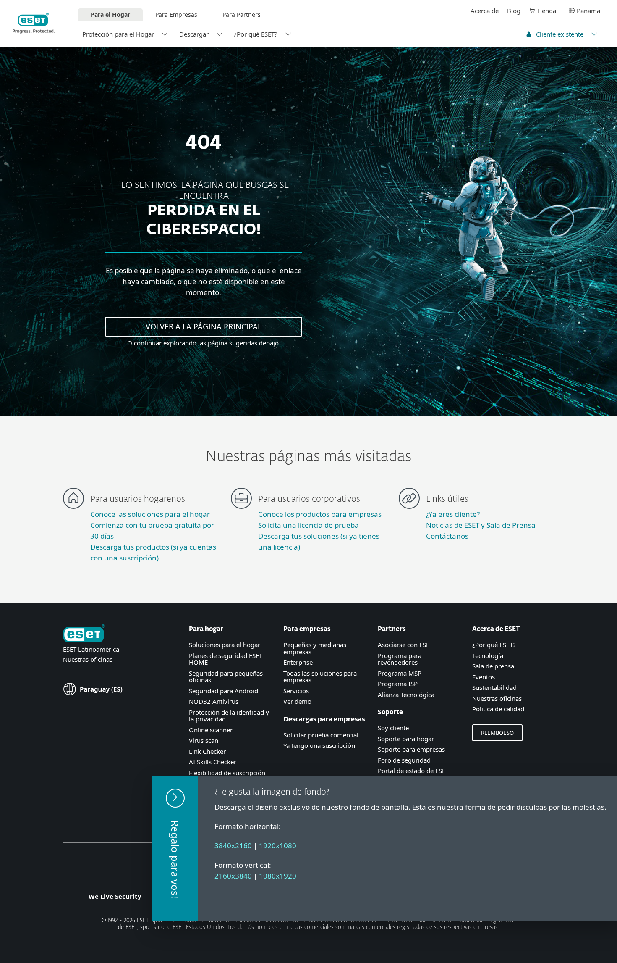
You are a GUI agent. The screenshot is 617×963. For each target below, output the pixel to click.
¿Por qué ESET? (255, 34)
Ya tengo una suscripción (319, 745)
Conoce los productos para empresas (320, 514)
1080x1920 (277, 876)
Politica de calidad (498, 709)
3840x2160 (233, 845)
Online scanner (211, 730)
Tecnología (487, 655)
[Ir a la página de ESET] (33, 23)
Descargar (194, 34)
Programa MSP (399, 673)
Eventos (483, 677)
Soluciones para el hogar (224, 644)
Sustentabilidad (494, 687)
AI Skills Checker (212, 762)
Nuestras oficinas (87, 659)
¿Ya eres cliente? (453, 514)
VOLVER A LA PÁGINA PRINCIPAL (203, 326)
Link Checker (207, 751)
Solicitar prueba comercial (320, 735)
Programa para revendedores (399, 659)
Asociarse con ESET (405, 644)
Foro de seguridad (404, 760)
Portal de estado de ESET (413, 770)
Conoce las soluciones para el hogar (150, 514)
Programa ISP (398, 683)
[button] (175, 848)
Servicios (296, 691)
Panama (588, 10)
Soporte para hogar (406, 738)
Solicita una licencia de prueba (308, 525)
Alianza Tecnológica (406, 694)
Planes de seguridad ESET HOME (225, 659)
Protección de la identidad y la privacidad (229, 716)
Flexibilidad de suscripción (227, 772)
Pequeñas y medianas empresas (314, 648)
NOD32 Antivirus (213, 701)
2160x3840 (233, 876)
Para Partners (241, 14)
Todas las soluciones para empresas (320, 676)
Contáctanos (447, 536)
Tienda (546, 10)
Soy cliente (393, 728)
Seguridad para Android (223, 691)
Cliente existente (559, 34)
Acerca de (485, 10)
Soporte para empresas (411, 749)
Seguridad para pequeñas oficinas (226, 676)
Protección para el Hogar (118, 34)
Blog (513, 10)
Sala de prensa (493, 666)
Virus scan (203, 740)
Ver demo (297, 701)
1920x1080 (277, 845)
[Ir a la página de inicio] (84, 634)
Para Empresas (176, 14)
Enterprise (298, 662)
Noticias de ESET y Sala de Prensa (481, 525)
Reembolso (497, 733)
